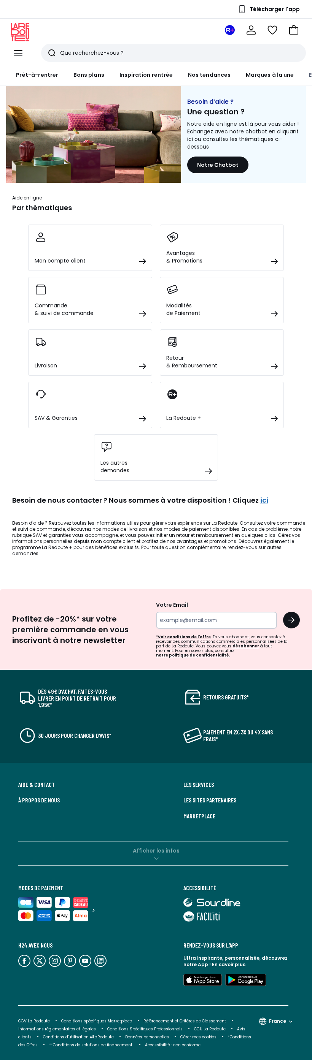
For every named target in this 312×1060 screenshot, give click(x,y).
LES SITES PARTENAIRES (209, 800)
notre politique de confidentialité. (193, 655)
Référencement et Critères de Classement (184, 1021)
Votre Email (172, 605)
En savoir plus (228, 964)
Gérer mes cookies (198, 1037)
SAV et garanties (52, 535)
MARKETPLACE (199, 816)
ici (264, 500)
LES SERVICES (198, 784)
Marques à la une (270, 75)
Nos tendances (209, 75)
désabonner (245, 646)
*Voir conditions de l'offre (183, 637)
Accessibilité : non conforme (173, 1045)
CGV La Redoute (34, 1021)
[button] (294, 30)
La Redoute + (57, 547)
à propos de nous (39, 800)
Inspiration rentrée (146, 75)
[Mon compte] (251, 30)
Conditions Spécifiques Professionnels (145, 1029)
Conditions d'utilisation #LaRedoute (78, 1037)
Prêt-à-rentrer (37, 75)
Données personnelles (147, 1037)
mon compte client (113, 541)
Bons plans (88, 75)
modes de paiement (187, 529)
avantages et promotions (206, 541)
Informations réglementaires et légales (57, 1029)
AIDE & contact (36, 784)
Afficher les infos (156, 850)
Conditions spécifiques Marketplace (96, 1021)
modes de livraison (124, 529)
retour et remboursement (204, 535)
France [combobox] (277, 1021)
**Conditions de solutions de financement (91, 1045)
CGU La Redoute (210, 1029)
